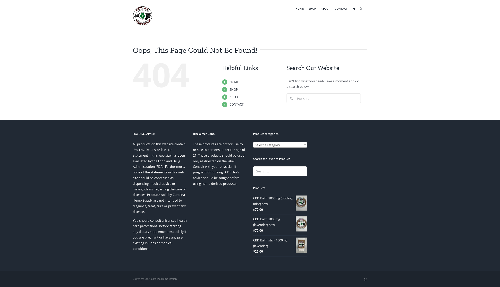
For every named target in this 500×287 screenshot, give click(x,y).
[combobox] (280, 145)
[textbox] (280, 145)
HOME (234, 82)
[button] (361, 8)
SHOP (233, 89)
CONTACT (236, 104)
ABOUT (234, 97)
